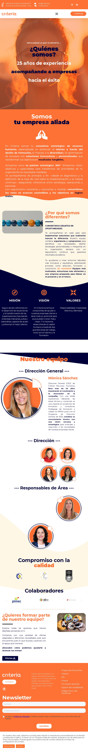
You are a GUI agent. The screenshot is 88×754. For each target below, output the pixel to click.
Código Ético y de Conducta (69, 692)
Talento (65, 674)
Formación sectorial (70, 684)
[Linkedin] (4, 689)
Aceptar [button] (20, 746)
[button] (57, 14)
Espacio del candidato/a (72, 687)
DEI (63, 677)
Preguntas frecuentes (71, 670)
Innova (64, 681)
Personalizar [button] (8, 746)
